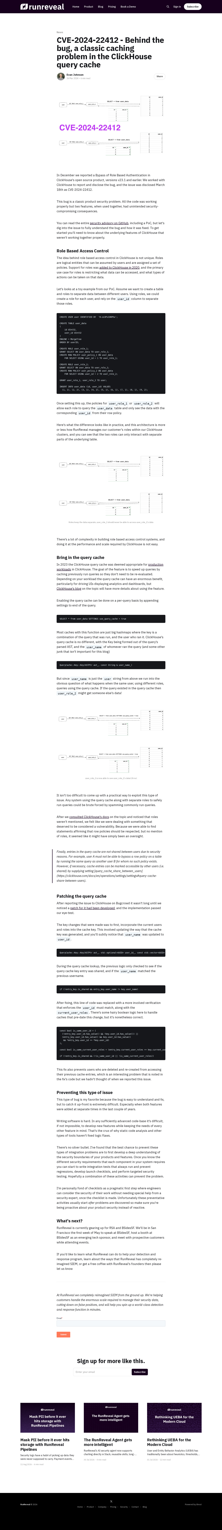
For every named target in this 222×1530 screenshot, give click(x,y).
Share (160, 76)
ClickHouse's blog (69, 589)
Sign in (177, 6)
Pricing (112, 6)
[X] (111, 1501)
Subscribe (193, 6)
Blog (100, 6)
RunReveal (25, 1504)
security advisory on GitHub (109, 223)
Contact (135, 1507)
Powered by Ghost (193, 1504)
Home (75, 6)
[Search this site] (168, 6)
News (60, 32)
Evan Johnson (75, 74)
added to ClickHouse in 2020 (119, 267)
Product (88, 6)
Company (102, 1507)
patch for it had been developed (92, 908)
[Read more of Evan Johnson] (61, 76)
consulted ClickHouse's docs (89, 817)
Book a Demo (128, 6)
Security (124, 1507)
